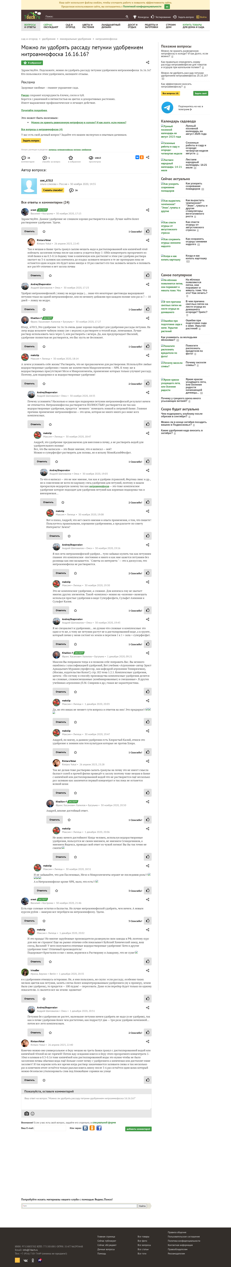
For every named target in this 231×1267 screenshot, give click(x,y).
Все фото (142, 1240)
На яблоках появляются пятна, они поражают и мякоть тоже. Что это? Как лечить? (196, 286)
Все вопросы (144, 1245)
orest (33, 209)
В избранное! (34, 62)
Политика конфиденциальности (184, 1240)
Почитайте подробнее (34, 110)
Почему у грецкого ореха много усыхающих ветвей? (181, 399)
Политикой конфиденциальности (142, 6)
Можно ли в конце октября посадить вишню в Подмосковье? (184, 423)
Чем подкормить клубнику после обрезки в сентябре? (182, 415)
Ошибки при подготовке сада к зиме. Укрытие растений (196, 324)
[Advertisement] (86, 1162)
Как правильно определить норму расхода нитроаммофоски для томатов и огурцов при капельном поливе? (184, 65)
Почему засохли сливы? (196, 363)
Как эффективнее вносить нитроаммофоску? (176, 85)
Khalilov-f (36, 318)
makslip (35, 355)
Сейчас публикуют (106, 1240)
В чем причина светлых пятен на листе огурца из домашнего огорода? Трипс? (197, 306)
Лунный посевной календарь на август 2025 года (196, 130)
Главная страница (106, 1236)
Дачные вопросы (106, 1249)
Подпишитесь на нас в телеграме (190, 108)
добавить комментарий (138, 1129)
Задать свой (201, 93)
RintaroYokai (44, 240)
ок (167, 6)
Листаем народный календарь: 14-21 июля (196, 163)
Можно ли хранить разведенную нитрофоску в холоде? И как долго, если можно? (78, 122)
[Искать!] (127, 16)
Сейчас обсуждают (106, 1245)
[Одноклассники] (142, 157)
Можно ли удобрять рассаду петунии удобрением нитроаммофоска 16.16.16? (184, 74)
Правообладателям (177, 1249)
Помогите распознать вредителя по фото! (194, 349)
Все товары (143, 1236)
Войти (203, 17)
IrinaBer (35, 970)
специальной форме (104, 1122)
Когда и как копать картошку (196, 257)
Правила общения (177, 1232)
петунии (77, 149)
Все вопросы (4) (171, 93)
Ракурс (25, 95)
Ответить (29, 231)
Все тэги (142, 1253)
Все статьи (143, 1249)
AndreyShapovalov (41, 284)
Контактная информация (180, 1245)
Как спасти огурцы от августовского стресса (195, 226)
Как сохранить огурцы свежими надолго (196, 242)
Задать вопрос (31, 140)
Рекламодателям (176, 1253)
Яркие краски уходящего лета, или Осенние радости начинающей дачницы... (196, 386)
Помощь (101, 1253)
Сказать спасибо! (53, 190)
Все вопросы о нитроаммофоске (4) (42, 129)
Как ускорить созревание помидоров (194, 186)
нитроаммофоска (65, 149)
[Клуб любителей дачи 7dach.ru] (32, 15)
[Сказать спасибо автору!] (148, 231)
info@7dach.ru (30, 1249)
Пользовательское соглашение (184, 1236)
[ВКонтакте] (137, 157)
